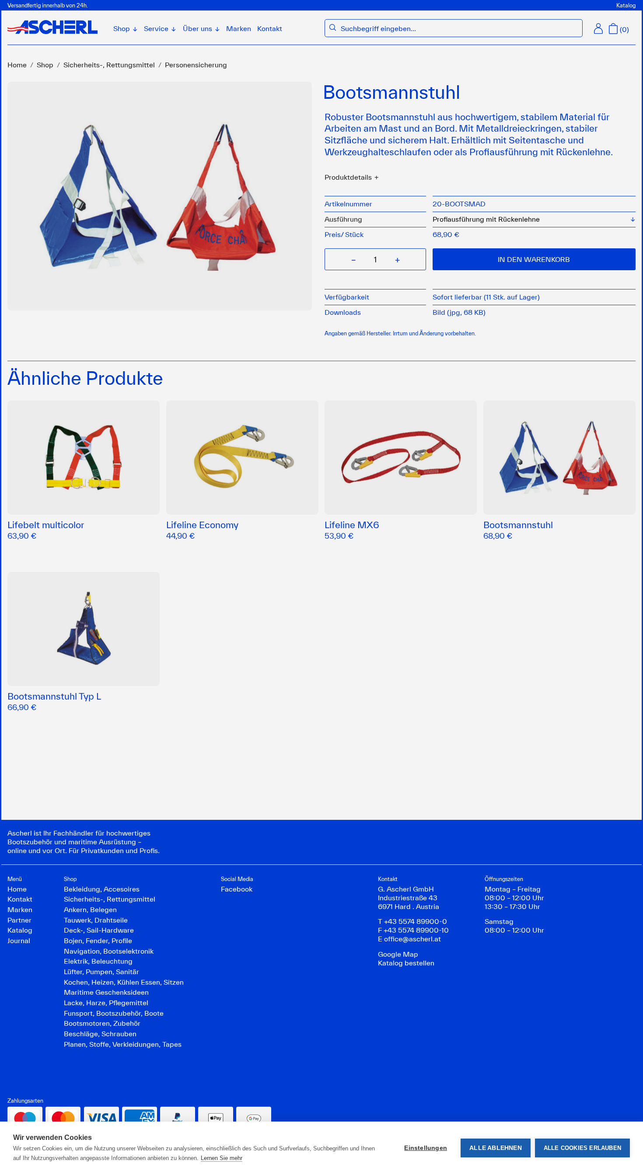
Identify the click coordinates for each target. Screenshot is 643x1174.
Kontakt (269, 28)
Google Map (398, 954)
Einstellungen (425, 1148)
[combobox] (459, 29)
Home (17, 65)
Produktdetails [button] (348, 177)
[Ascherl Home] (52, 27)
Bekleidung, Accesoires (102, 889)
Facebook (236, 889)
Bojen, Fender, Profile (98, 940)
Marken (238, 28)
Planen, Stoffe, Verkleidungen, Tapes (123, 1044)
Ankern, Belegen (90, 909)
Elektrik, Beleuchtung (98, 961)
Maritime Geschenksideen (106, 992)
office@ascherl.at (412, 939)
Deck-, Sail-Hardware (99, 930)
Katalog (626, 5)
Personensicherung (196, 65)
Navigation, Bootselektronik (109, 951)
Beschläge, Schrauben (100, 1034)
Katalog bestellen (406, 963)
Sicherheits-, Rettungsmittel (109, 65)
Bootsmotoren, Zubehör (102, 1023)
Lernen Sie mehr (221, 1158)
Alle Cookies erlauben (582, 1148)
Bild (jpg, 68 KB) (459, 312)
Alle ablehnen (495, 1148)
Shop (45, 65)
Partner (19, 920)
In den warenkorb (534, 259)
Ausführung (343, 219)
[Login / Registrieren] (598, 28)
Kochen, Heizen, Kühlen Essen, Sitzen (124, 982)
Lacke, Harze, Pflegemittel (106, 1003)
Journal (18, 940)
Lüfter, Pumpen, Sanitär (101, 971)
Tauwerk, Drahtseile (96, 920)
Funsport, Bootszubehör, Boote (114, 1013)
